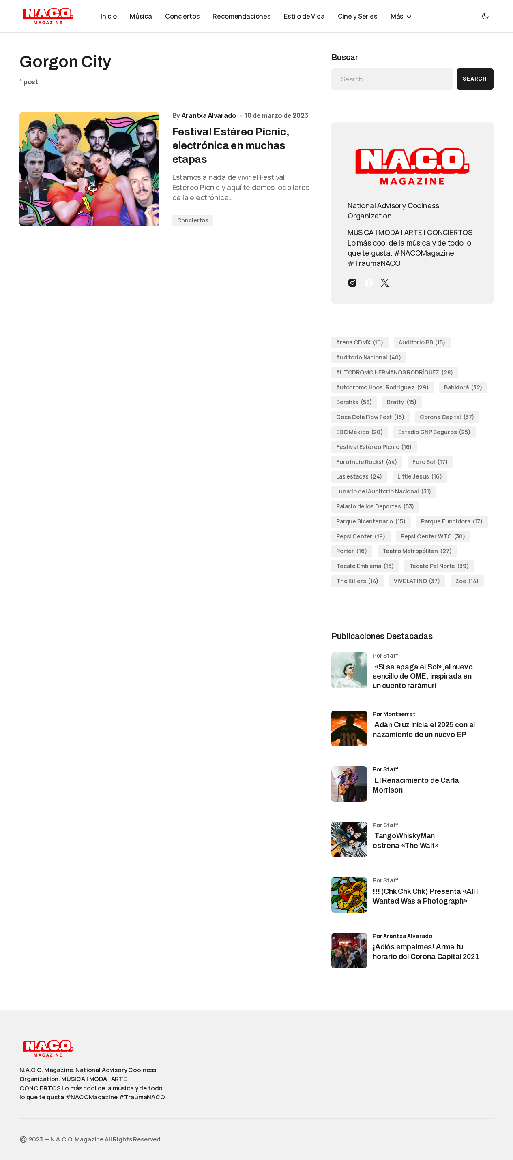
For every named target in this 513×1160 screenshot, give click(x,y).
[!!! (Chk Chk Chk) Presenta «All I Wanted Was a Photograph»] (349, 895)
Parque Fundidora (452, 521)
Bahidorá (463, 387)
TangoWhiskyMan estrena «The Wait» (406, 840)
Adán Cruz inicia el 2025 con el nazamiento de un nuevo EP (424, 729)
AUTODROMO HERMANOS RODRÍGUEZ (394, 372)
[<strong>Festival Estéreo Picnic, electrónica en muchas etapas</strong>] (89, 169)
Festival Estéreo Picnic (374, 447)
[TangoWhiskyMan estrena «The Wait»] (349, 839)
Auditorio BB (422, 342)
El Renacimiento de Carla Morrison (416, 785)
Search (475, 78)
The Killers (357, 581)
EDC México (359, 432)
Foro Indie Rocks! (366, 462)
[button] (485, 16)
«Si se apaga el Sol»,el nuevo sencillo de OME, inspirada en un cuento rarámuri (423, 676)
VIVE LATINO (417, 581)
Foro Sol (430, 462)
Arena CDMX (360, 342)
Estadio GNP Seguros (434, 432)
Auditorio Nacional (368, 357)
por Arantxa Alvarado (402, 936)
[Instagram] (352, 283)
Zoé (467, 581)
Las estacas (359, 476)
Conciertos (193, 220)
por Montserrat (394, 714)
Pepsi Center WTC (433, 536)
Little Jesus (419, 476)
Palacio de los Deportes (375, 506)
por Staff (385, 769)
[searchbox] (392, 79)
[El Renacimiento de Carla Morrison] (349, 784)
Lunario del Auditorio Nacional (383, 491)
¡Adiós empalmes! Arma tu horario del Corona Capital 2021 (426, 951)
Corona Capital (447, 417)
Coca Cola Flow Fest (370, 417)
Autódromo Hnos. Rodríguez (382, 387)
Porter (351, 551)
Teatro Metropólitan (417, 551)
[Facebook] (369, 283)
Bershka (354, 402)
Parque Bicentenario (371, 521)
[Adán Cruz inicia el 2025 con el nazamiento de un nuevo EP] (349, 728)
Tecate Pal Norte (439, 566)
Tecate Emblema (365, 566)
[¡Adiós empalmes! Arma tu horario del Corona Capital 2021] (349, 950)
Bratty (402, 402)
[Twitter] (385, 283)
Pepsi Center (361, 536)
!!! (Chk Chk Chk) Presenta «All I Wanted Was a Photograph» (425, 896)
